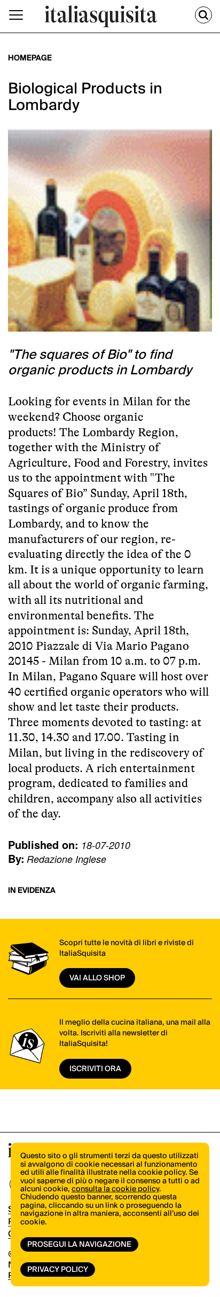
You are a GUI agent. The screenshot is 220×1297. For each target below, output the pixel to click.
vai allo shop (97, 978)
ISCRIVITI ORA (95, 1069)
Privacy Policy (57, 1269)
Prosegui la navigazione (79, 1244)
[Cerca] (203, 14)
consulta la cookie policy (115, 1189)
